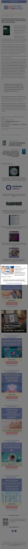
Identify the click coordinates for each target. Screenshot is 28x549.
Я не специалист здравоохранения (14, 283)
